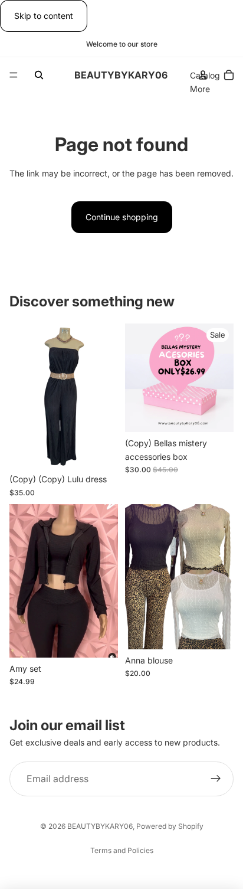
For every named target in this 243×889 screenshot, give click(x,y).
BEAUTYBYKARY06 (100, 826)
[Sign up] (215, 779)
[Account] (203, 75)
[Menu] (13, 75)
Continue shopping (122, 217)
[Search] (39, 75)
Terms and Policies (121, 850)
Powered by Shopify (169, 826)
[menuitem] (200, 89)
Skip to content (43, 16)
